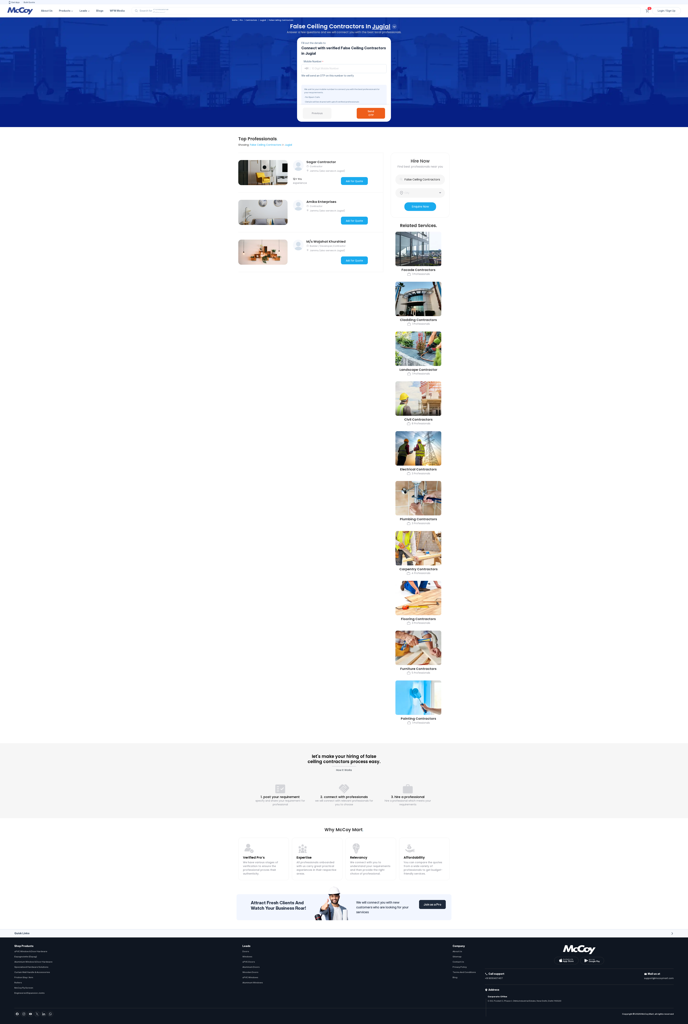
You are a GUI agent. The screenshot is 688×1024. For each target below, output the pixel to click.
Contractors (251, 20)
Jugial (263, 20)
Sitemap (457, 956)
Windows (247, 956)
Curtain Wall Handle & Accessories (32, 972)
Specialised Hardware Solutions (31, 967)
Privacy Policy (460, 967)
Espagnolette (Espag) (25, 956)
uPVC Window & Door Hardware (30, 951)
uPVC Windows (250, 977)
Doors (245, 951)
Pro (241, 20)
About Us (46, 10)
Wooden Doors (250, 972)
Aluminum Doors (251, 967)
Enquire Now (420, 206)
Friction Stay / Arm (23, 977)
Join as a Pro (432, 904)
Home (234, 20)
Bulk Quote (29, 2)
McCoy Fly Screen (23, 988)
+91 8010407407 (494, 978)
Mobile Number (313, 61)
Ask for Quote (354, 181)
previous (317, 113)
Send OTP (371, 113)
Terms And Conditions (464, 972)
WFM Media (117, 10)
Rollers (18, 982)
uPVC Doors (248, 962)
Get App (15, 2)
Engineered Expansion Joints (29, 993)
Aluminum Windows (252, 982)
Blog (455, 977)
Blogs (99, 10)
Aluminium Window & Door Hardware (33, 962)
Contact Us (458, 962)
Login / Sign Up (666, 10)
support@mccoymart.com (659, 978)
